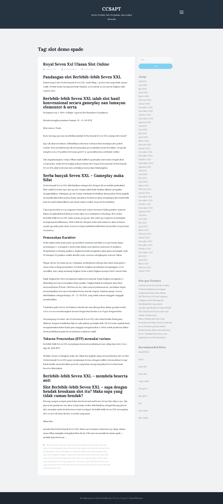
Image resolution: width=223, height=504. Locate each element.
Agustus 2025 (145, 122)
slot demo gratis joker (67, 461)
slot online (143, 411)
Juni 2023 (143, 219)
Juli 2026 (142, 81)
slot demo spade (83, 461)
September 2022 (146, 252)
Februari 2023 (145, 234)
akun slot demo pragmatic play (79, 445)
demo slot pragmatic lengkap (54, 455)
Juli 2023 (142, 215)
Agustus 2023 (145, 211)
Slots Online (89, 69)
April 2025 (143, 137)
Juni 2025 (143, 130)
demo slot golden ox (64, 451)
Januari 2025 (144, 148)
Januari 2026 (144, 104)
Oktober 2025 (145, 115)
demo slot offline (79, 451)
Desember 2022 (145, 241)
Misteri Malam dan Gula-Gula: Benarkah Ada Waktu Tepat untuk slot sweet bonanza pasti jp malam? (155, 323)
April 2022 (143, 260)
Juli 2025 (143, 126)
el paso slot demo (93, 455)
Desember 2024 (145, 152)
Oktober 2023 (145, 204)
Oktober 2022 (145, 249)
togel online (144, 381)
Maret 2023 (144, 230)
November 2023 (145, 200)
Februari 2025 (145, 145)
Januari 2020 (144, 271)
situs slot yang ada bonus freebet (90, 458)
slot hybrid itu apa (98, 461)
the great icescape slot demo (90, 465)
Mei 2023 (142, 223)
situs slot (143, 367)
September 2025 (146, 118)
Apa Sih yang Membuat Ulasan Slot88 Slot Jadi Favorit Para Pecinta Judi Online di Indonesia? (155, 311)
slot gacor (143, 388)
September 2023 (146, 208)
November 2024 (146, 156)
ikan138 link (144, 352)
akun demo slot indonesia (56, 445)
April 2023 (143, 226)
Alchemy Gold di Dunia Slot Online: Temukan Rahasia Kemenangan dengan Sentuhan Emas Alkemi (154, 289)
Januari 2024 (144, 193)
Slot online (143, 418)
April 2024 (143, 182)
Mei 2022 (143, 256)
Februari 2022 (145, 267)
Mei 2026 (143, 89)
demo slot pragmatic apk (97, 451)
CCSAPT (111, 9)
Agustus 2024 (145, 167)
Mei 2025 (143, 133)
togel (141, 359)
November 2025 (146, 111)
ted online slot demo (70, 465)
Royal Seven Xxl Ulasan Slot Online (76, 64)
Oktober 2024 (145, 159)
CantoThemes (136, 498)
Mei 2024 (143, 178)
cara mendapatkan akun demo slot (61, 448)
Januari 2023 (144, 237)
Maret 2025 (144, 141)
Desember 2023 (145, 197)
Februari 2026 (145, 100)
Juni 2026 (143, 85)
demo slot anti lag (97, 448)
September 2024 (146, 163)
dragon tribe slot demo (76, 455)
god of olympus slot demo (65, 458)
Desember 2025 (145, 107)
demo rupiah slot (83, 448)
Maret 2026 (144, 96)
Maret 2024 (144, 185)
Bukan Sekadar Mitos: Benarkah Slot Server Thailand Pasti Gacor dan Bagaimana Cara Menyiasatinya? (154, 334)
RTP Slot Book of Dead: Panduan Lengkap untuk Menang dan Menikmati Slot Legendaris (153, 300)
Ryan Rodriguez (70, 69)
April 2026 (143, 92)
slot (140, 403)
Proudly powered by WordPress (95, 498)
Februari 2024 (145, 189)
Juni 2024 (143, 174)
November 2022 (146, 245)
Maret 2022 (144, 264)
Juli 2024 (142, 170)
